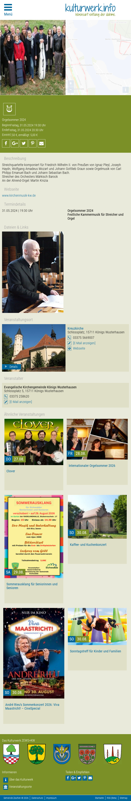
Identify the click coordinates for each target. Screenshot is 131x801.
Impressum (51, 798)
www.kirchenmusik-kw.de (19, 195)
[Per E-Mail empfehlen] (42, 143)
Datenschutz (37, 798)
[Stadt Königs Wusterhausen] (116, 754)
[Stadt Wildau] (65, 754)
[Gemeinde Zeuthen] (14, 754)
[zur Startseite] (90, 10)
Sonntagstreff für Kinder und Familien (95, 651)
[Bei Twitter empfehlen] (24, 143)
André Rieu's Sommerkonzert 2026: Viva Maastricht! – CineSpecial (32, 706)
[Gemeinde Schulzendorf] (91, 754)
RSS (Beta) (112, 798)
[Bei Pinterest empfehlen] (33, 143)
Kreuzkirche (75, 328)
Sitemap (123, 798)
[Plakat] (32, 272)
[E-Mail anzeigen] (84, 343)
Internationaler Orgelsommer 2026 (92, 465)
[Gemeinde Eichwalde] (40, 754)
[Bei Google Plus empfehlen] (15, 143)
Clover (10, 471)
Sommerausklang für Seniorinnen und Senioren (31, 586)
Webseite (79, 348)
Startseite (99, 798)
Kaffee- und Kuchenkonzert (88, 544)
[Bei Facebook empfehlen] (6, 143)
